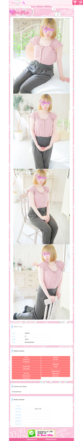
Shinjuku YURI (41, 439)
